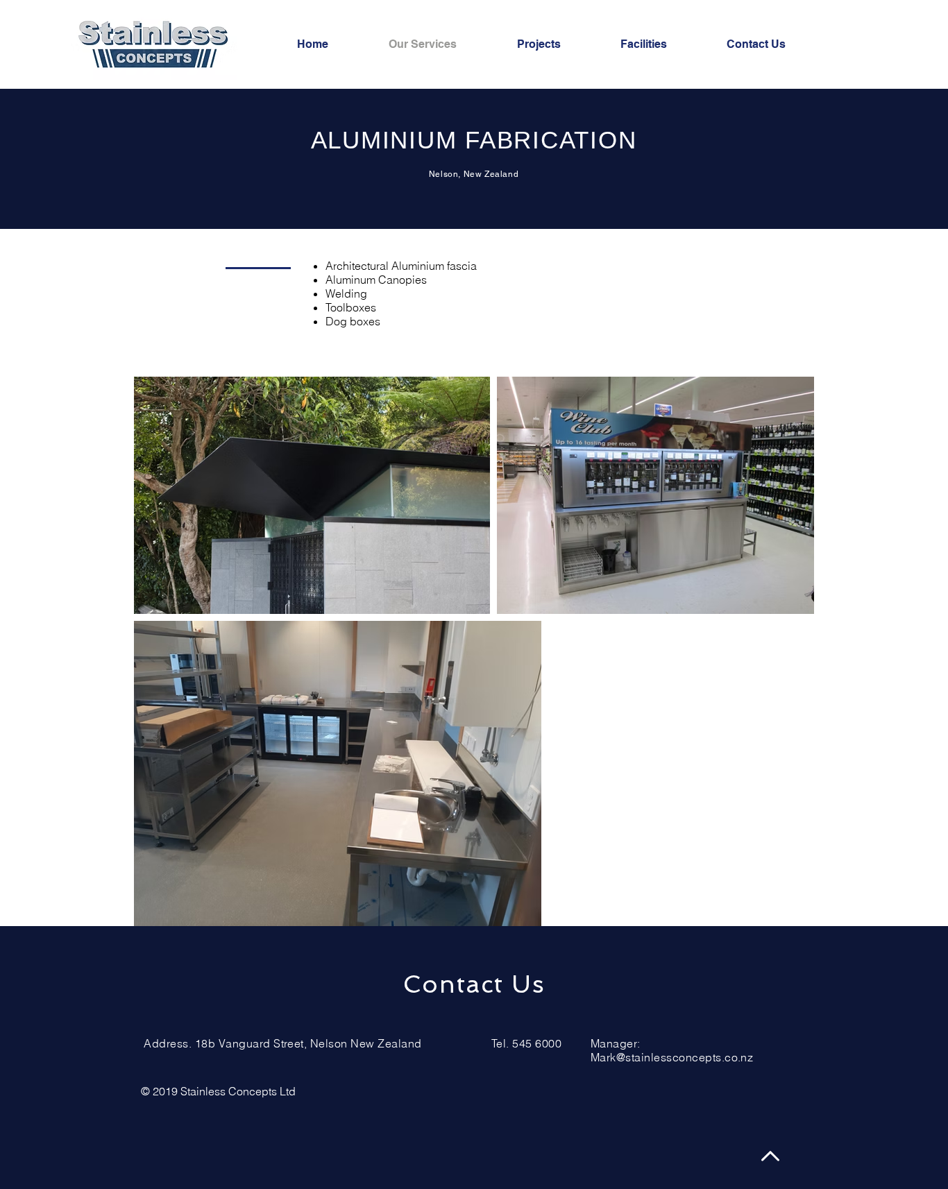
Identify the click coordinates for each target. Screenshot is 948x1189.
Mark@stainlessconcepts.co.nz (672, 1057)
